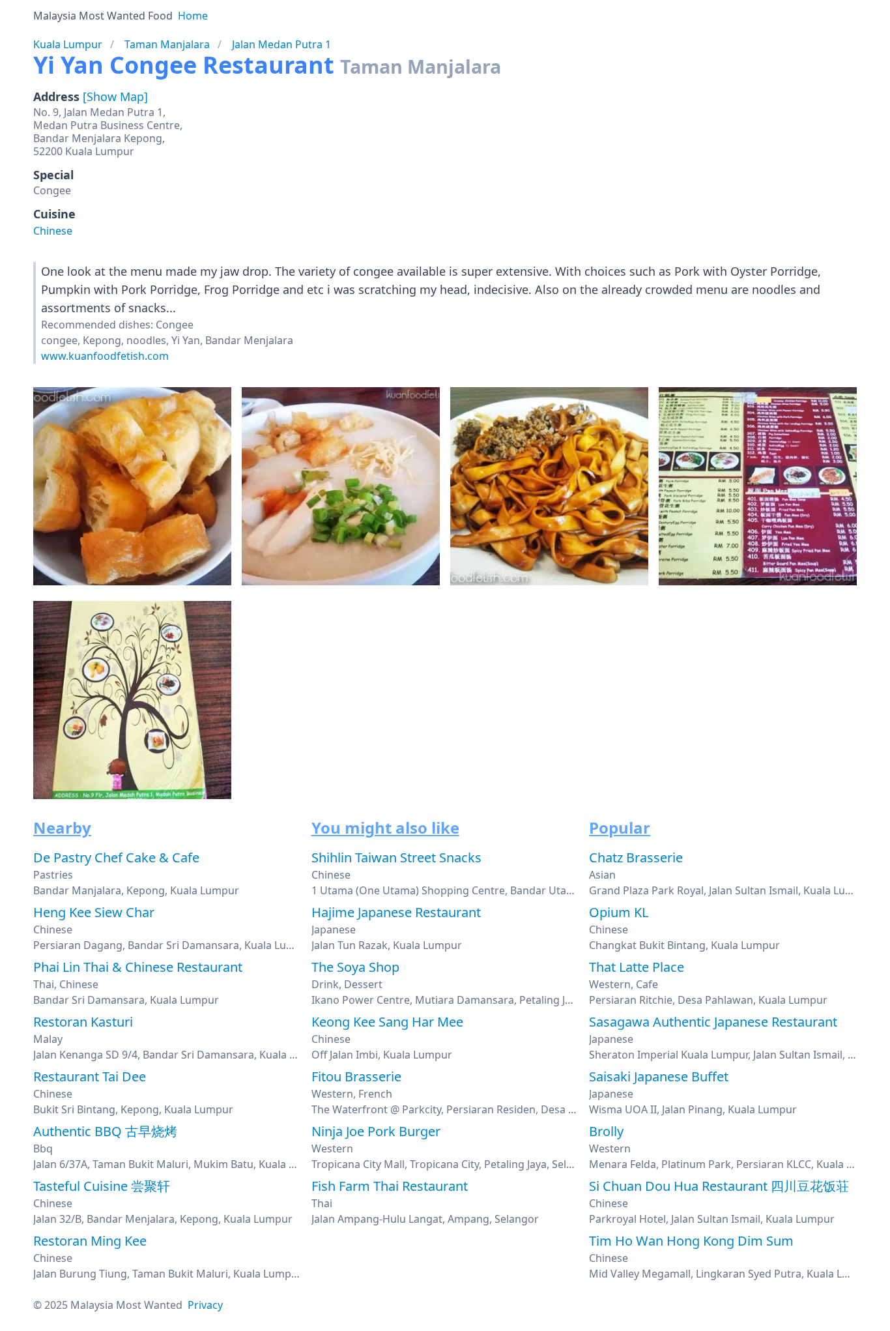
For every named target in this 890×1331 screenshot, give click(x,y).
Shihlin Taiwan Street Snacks (396, 857)
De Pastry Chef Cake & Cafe (116, 857)
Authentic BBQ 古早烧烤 (105, 1131)
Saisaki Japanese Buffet (658, 1076)
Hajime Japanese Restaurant (396, 912)
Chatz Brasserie (636, 857)
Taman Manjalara (167, 44)
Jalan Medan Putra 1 (281, 44)
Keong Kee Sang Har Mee (387, 1022)
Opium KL (618, 912)
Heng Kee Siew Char (93, 912)
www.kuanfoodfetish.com (105, 356)
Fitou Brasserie (356, 1076)
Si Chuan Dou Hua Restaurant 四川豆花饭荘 (719, 1186)
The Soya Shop (355, 967)
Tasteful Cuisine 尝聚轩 (101, 1186)
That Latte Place (636, 967)
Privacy (205, 1305)
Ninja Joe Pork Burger (375, 1131)
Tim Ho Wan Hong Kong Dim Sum (691, 1241)
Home (193, 15)
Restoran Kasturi (83, 1022)
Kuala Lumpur (67, 44)
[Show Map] (115, 96)
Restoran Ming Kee (90, 1241)
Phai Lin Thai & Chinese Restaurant (137, 967)
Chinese (52, 231)
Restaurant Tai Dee (89, 1076)
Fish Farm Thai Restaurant (389, 1186)
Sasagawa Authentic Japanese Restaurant (713, 1022)
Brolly (606, 1131)
